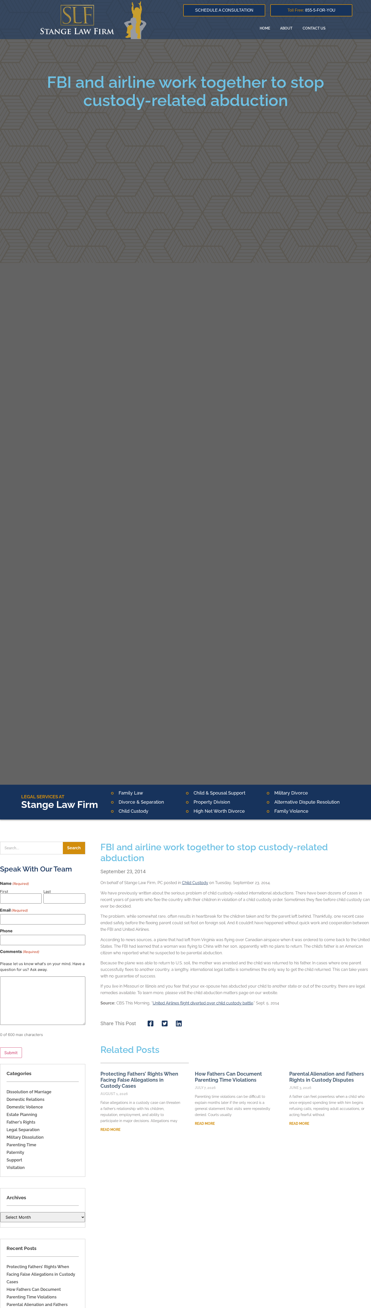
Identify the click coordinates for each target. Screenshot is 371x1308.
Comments (19, 951)
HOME (265, 28)
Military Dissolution (25, 1137)
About (286, 28)
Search (74, 848)
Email (14, 910)
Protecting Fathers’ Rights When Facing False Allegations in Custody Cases (41, 1274)
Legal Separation (23, 1129)
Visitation (16, 1167)
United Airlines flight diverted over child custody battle (203, 1003)
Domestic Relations (25, 1099)
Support (14, 1160)
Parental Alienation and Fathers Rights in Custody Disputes (326, 1077)
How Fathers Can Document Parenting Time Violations (228, 1077)
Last (47, 891)
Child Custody (195, 882)
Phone (6, 931)
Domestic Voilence (25, 1107)
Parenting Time (21, 1144)
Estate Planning (22, 1114)
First (4, 891)
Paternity (15, 1152)
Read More (110, 1130)
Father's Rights (21, 1122)
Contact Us (314, 28)
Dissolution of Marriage (29, 1091)
